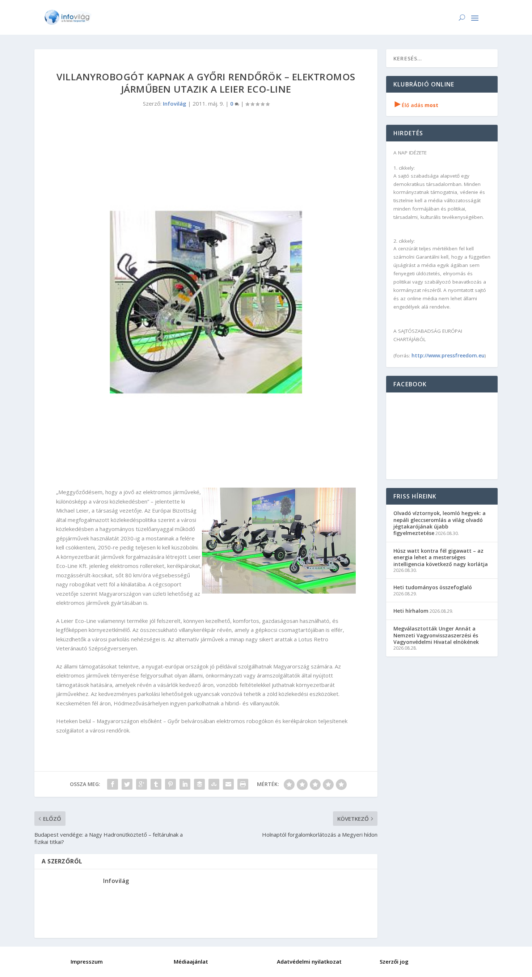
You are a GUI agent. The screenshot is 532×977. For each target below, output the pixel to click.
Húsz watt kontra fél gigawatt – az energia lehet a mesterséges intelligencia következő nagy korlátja (440, 557)
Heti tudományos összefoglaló (432, 587)
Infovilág (174, 103)
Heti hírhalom (410, 610)
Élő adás (416, 105)
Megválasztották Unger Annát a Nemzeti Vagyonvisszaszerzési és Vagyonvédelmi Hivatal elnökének (436, 635)
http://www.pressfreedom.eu (448, 355)
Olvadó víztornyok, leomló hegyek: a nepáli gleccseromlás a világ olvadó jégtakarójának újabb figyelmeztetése (439, 523)
